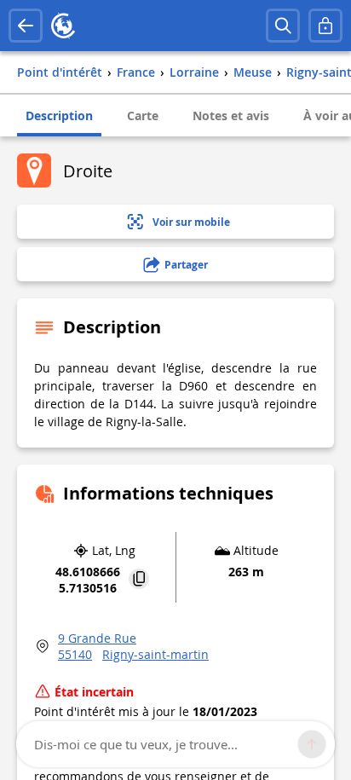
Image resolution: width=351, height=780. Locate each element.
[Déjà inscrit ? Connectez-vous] (325, 26)
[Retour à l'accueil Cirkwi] (63, 25)
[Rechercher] (283, 26)
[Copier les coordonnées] (139, 580)
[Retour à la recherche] (26, 26)
